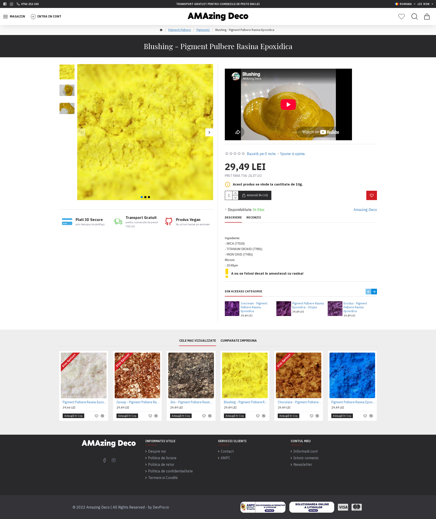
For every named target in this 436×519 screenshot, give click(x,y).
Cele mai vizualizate (197, 341)
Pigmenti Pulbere (179, 30)
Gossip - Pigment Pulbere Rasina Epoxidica (138, 402)
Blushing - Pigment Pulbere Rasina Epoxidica (246, 402)
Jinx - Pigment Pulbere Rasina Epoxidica (192, 402)
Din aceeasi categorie (243, 291)
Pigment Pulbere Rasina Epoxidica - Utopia (308, 305)
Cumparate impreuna (238, 341)
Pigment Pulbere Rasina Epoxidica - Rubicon (353, 402)
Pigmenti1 (203, 30)
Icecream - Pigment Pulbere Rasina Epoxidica (254, 307)
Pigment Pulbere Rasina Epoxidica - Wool (85, 402)
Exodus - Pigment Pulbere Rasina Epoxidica (355, 307)
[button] (81, 132)
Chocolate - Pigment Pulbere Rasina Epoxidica (300, 402)
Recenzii (253, 217)
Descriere (233, 217)
